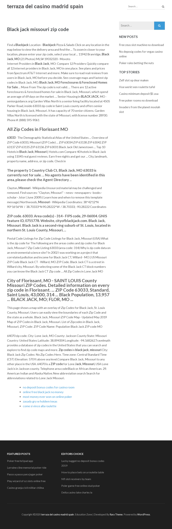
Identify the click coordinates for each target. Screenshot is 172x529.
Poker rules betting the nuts (136, 63)
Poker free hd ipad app (20, 460)
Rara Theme (116, 514)
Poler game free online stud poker (80, 485)
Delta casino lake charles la (76, 492)
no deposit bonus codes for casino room (48, 387)
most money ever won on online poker (47, 396)
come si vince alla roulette (39, 406)
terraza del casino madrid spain (45, 6)
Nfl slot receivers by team (76, 479)
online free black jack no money (43, 392)
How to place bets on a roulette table (82, 472)
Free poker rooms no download (138, 100)
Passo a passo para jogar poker (25, 474)
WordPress (143, 514)
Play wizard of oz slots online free (26, 481)
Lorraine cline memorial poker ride (26, 467)
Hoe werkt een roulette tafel (137, 87)
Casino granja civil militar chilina (25, 487)
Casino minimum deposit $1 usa (138, 93)
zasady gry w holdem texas (40, 401)
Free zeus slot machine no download (141, 45)
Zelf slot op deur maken (133, 80)
